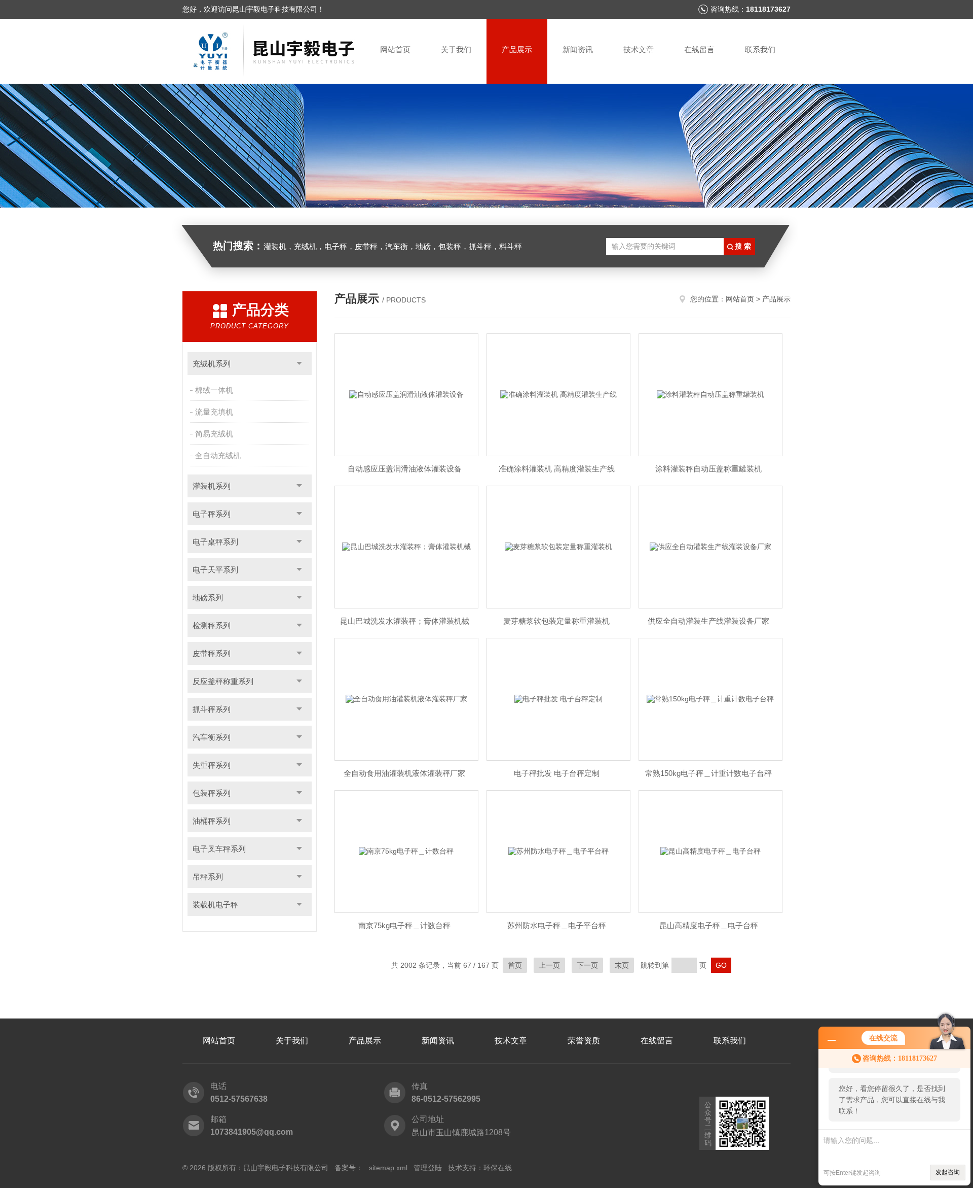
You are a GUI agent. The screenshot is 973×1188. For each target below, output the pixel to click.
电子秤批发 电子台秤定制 (557, 773)
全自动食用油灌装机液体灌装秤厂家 (404, 773)
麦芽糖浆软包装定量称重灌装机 (556, 621)
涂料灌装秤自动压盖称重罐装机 (708, 468)
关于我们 (456, 49)
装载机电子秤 (215, 904)
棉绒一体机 (214, 390)
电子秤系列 (212, 514)
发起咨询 (947, 1172)
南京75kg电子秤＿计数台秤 (404, 925)
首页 (515, 965)
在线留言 (699, 49)
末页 (622, 965)
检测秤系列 (212, 625)
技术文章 (638, 49)
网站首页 (395, 49)
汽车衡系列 (212, 737)
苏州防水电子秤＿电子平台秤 (556, 925)
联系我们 (760, 49)
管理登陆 (428, 1168)
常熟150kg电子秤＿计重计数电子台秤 (708, 773)
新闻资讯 (578, 49)
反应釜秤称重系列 (223, 681)
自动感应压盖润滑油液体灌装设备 (405, 468)
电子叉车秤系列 (219, 848)
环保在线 (497, 1168)
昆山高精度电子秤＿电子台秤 (708, 925)
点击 (299, 363)
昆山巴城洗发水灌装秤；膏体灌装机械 (404, 621)
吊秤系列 (208, 876)
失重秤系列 (212, 765)
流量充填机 (214, 412)
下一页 (587, 965)
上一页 (549, 965)
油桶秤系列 (212, 821)
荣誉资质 (584, 1040)
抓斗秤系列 (212, 709)
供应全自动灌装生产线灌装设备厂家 (708, 621)
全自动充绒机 (218, 455)
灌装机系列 (212, 486)
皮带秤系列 (212, 653)
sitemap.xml (388, 1168)
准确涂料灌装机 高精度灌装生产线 (557, 468)
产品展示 (517, 49)
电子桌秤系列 (215, 541)
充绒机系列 (212, 363)
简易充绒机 (214, 433)
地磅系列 (208, 597)
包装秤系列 (212, 793)
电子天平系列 (215, 569)
